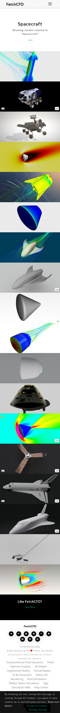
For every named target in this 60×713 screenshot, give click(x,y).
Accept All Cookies (37, 706)
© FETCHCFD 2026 (30, 646)
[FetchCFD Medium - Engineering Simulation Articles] (19, 634)
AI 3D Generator (22, 675)
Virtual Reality (42, 670)
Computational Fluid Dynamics (24, 662)
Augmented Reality (18, 670)
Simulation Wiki (21, 687)
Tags (45, 683)
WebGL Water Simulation (24, 683)
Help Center (41, 687)
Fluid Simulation (37, 679)
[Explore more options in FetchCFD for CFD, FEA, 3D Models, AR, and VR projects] (50, 4)
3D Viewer (41, 666)
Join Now (30, 607)
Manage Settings (38, 709)
